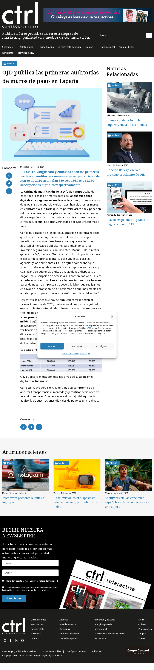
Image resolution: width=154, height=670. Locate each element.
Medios (142, 619)
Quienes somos (38, 619)
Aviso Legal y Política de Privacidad (19, 651)
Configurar (102, 346)
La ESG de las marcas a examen (109, 633)
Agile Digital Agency (52, 655)
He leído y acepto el (32, 580)
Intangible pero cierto (104, 624)
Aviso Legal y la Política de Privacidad (41, 580)
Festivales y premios (69, 638)
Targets (142, 633)
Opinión (142, 624)
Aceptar (52, 346)
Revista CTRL (37, 629)
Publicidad (97, 651)
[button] (112, 316)
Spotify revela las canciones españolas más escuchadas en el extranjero (127, 502)
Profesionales (145, 629)
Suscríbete (36, 633)
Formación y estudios (104, 619)
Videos (141, 638)
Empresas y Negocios (70, 633)
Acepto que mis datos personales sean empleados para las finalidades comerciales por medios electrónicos (29, 588)
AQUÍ (89, 328)
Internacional (100, 629)
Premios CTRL (38, 624)
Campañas (64, 629)
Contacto (35, 638)
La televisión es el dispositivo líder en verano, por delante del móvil (76, 502)
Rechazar (77, 346)
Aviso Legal (85, 353)
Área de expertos (67, 624)
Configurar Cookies (76, 651)
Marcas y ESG (100, 638)
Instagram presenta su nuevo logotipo (23, 500)
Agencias (63, 619)
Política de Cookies (70, 353)
